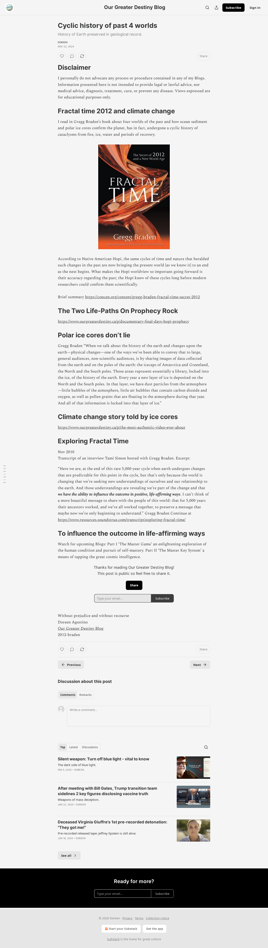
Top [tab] (62, 747)
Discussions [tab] (90, 747)
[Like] (62, 56)
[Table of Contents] (5, 474)
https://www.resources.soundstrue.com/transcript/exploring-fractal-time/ (122, 520)
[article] (134, 767)
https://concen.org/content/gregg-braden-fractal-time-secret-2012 (142, 297)
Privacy (127, 918)
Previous (74, 665)
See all (66, 855)
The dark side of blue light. (77, 765)
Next (197, 665)
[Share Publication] (216, 7)
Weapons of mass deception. (78, 799)
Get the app (154, 929)
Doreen (62, 42)
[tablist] (76, 695)
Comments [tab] (67, 695)
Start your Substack (123, 929)
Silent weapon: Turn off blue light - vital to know (103, 759)
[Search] (207, 7)
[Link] (52, 67)
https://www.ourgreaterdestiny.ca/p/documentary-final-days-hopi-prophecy (123, 322)
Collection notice (157, 918)
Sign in (255, 7)
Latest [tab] (73, 747)
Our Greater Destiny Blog (80, 629)
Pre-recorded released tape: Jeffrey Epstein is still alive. (97, 833)
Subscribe (233, 7)
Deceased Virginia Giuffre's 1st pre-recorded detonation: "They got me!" (112, 825)
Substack (113, 939)
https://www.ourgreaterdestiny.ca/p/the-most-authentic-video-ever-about (121, 427)
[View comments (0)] (72, 56)
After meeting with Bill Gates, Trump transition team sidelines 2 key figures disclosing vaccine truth (107, 791)
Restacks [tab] (85, 695)
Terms (139, 918)
